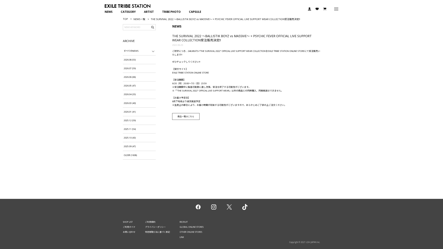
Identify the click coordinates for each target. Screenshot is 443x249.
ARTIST (149, 12)
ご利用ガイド (129, 226)
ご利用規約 (150, 221)
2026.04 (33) (130, 94)
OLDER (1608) (130, 155)
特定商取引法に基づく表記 (157, 231)
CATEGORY (128, 12)
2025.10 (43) (130, 137)
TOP (125, 19)
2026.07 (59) (130, 68)
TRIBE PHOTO (171, 12)
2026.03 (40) (130, 103)
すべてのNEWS (131, 50)
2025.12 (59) (130, 120)
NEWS (108, 12)
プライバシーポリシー (155, 226)
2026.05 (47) (130, 85)
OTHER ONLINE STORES (191, 231)
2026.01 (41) (130, 111)
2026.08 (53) (130, 59)
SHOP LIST (128, 221)
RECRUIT (184, 221)
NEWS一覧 (139, 19)
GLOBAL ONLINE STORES (192, 226)
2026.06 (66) (130, 77)
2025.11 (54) (130, 129)
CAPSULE (195, 12)
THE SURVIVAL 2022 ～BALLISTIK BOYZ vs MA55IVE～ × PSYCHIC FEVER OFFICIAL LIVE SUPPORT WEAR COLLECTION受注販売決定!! (242, 38)
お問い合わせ (129, 231)
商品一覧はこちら (186, 116)
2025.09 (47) (130, 146)
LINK (182, 237)
